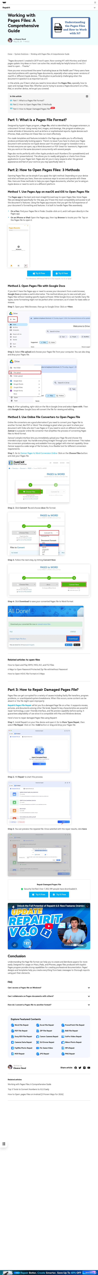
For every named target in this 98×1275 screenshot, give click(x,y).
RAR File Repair (71, 1031)
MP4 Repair (70, 1048)
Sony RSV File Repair (23, 1036)
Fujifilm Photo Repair (23, 1048)
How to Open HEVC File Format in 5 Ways (26, 674)
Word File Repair (22, 1025)
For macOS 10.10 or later (61, 279)
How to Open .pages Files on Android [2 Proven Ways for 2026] (35, 1094)
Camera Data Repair (23, 1042)
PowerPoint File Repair (74, 1025)
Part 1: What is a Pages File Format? (28, 100)
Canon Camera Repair (49, 1036)
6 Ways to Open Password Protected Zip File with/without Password (37, 669)
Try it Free (40, 273)
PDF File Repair (21, 1031)
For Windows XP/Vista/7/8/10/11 (39, 279)
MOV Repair (19, 1054)
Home (10, 54)
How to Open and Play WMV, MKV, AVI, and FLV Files (31, 665)
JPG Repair (44, 1054)
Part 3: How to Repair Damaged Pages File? (32, 109)
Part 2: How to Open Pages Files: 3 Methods (32, 104)
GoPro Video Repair (73, 1036)
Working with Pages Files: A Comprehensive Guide (29, 1084)
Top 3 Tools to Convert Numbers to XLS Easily (28, 1089)
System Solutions (21, 54)
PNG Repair (70, 1054)
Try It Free (40, 894)
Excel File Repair (47, 1025)
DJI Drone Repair (47, 1042)
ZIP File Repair (46, 1031)
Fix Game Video (46, 1048)
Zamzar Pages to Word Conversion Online (38, 453)
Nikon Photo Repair (73, 1042)
